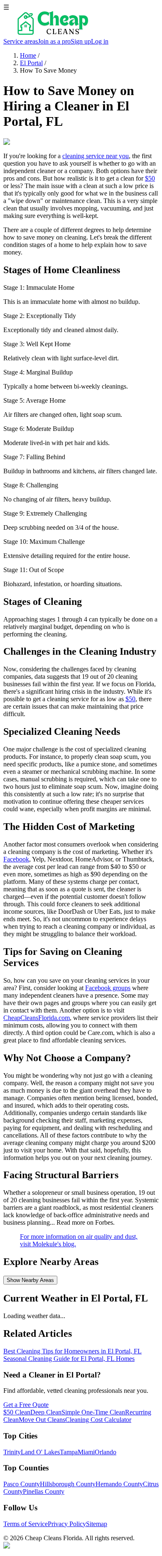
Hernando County (119, 1483)
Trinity (12, 1452)
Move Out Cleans (42, 1419)
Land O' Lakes (40, 1452)
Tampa (69, 1452)
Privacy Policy (67, 1523)
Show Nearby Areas (30, 1280)
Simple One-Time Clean (93, 1412)
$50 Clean (16, 1412)
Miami (86, 1452)
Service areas (20, 41)
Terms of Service (25, 1523)
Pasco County (21, 1483)
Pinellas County (43, 1491)
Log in (99, 41)
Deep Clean (45, 1412)
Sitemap (96, 1523)
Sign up (81, 41)
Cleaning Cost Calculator (98, 1419)
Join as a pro (54, 41)
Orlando (105, 1452)
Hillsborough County (68, 1483)
